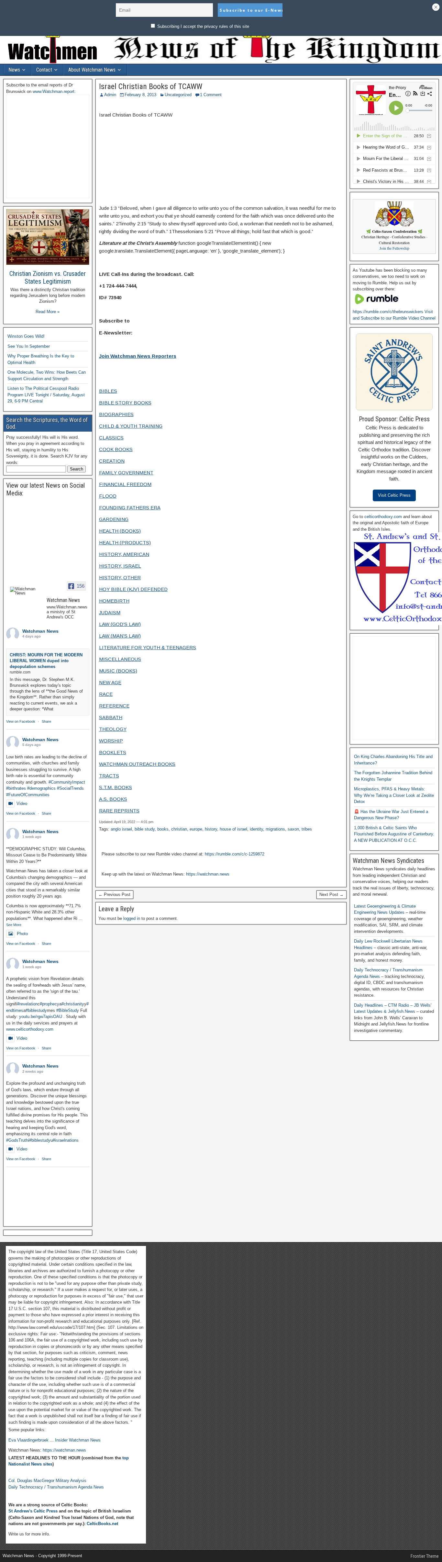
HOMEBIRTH (114, 601)
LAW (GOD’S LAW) (120, 624)
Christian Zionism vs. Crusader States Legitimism (47, 277)
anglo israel (121, 829)
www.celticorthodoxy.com (29, 1029)
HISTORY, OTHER (120, 577)
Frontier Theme (425, 1556)
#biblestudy (36, 1010)
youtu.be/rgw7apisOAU (40, 1016)
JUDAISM (109, 612)
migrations (275, 829)
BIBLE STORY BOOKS (125, 402)
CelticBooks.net (102, 1523)
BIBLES (108, 391)
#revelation (27, 1004)
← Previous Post (114, 894)
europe (196, 829)
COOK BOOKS (116, 449)
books (163, 829)
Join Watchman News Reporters (137, 356)
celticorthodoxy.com (383, 516)
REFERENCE (114, 705)
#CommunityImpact (67, 782)
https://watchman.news (207, 874)
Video (22, 803)
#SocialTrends (70, 788)
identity (256, 829)
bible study (145, 829)
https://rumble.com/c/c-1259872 (234, 854)
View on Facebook (20, 721)
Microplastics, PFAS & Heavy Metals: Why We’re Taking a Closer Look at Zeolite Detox (394, 795)
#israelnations (66, 1140)
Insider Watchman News (78, 1440)
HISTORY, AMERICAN (124, 554)
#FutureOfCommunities (28, 794)
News (14, 70)
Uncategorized (178, 94)
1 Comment (211, 94)
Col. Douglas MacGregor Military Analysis (47, 1480)
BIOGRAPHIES (116, 414)
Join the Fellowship (394, 248)
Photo (22, 933)
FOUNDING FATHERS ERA (129, 507)
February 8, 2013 (140, 94)
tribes (307, 829)
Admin (110, 94)
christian (179, 829)
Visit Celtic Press (394, 495)
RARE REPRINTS (119, 810)
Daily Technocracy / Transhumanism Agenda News (56, 1487)
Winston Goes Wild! (26, 336)
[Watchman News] (25, 591)
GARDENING (113, 519)
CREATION (112, 461)
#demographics (41, 788)
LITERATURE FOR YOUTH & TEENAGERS (147, 647)
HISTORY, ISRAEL (120, 566)
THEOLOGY (113, 729)
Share (46, 721)
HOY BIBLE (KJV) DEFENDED (133, 589)
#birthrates (16, 788)
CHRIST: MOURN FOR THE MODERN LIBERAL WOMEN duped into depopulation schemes (46, 660)
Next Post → (331, 894)
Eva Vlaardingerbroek (28, 1440)
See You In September (28, 346)
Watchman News (40, 631)
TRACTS (109, 775)
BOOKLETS (112, 752)
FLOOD (107, 496)
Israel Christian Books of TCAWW (150, 86)
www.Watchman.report (53, 91)
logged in (131, 918)
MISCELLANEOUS (120, 659)
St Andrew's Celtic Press (33, 1511)
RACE (106, 694)
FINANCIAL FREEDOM (125, 484)
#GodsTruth (17, 1140)
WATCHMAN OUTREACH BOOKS (137, 764)
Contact (44, 70)
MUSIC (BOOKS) (118, 670)
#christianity (72, 1004)
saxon (293, 829)
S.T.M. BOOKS (115, 787)
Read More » (48, 311)
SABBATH (110, 717)
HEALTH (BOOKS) (120, 531)
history (211, 829)
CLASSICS (111, 437)
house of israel (233, 829)
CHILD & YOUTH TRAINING (130, 426)
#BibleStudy (67, 1010)
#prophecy (49, 1004)
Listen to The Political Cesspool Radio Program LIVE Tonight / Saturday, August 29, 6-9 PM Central (46, 394)
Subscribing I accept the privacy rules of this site (202, 26)
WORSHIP (111, 740)
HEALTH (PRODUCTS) (125, 542)
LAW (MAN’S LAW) (120, 636)
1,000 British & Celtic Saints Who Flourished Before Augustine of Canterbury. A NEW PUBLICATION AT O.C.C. (394, 834)
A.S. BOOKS (113, 799)
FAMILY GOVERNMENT (126, 472)
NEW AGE (110, 682)
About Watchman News (92, 70)
